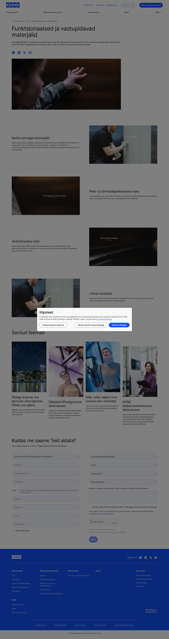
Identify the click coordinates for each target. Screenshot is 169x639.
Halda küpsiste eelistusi (53, 325)
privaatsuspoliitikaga (104, 319)
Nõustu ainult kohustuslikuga (91, 325)
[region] (84, 319)
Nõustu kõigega (119, 325)
